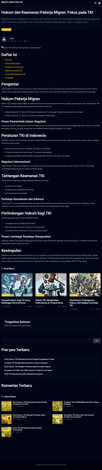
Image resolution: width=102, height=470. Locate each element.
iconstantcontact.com (28, 448)
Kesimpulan (9, 78)
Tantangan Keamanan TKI (13, 70)
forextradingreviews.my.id (87, 448)
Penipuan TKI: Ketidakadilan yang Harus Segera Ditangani (26, 363)
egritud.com (36, 450)
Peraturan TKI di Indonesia (14, 67)
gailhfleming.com (70, 450)
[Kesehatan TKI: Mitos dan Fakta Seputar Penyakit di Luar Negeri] (57, 423)
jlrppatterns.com (62, 452)
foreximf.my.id (62, 448)
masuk (15, 325)
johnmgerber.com (75, 452)
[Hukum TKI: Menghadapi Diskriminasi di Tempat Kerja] (50, 284)
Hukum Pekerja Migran (13, 63)
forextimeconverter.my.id (22, 450)
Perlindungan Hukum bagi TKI (15, 74)
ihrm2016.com (22, 452)
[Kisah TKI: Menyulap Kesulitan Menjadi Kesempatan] (6, 436)
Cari (2, 337)
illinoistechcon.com (34, 452)
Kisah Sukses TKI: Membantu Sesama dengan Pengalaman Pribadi (29, 359)
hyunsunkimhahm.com (9, 452)
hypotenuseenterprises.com (11, 448)
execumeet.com (7, 445)
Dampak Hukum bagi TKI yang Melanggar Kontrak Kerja (15, 301)
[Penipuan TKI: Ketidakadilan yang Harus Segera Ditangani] (57, 411)
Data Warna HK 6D (57, 450)
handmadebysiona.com (61, 445)
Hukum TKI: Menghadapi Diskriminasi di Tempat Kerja (49, 301)
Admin (12, 38)
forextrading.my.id (7, 450)
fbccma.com (17, 445)
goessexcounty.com (46, 445)
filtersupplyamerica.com (30, 445)
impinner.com (41, 448)
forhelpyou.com (45, 450)
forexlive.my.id (72, 448)
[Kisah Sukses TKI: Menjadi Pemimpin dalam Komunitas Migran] (6, 423)
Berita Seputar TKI (12, 2)
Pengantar (8, 60)
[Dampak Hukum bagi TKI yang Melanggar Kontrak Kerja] (16, 284)
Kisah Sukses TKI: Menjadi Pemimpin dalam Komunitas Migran (27, 367)
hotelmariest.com (76, 445)
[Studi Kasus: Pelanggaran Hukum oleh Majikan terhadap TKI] (85, 284)
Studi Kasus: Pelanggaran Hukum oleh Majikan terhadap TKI (84, 303)
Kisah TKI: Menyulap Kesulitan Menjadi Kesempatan (23, 374)
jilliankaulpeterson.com (49, 452)
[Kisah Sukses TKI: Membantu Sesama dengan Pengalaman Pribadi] (6, 411)
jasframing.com (51, 448)
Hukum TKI (6, 29)
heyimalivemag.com (84, 450)
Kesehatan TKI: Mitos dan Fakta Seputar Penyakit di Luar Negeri (28, 370)
